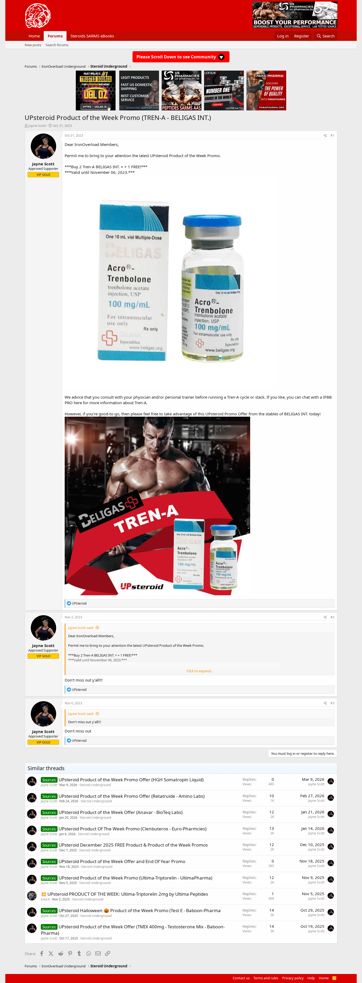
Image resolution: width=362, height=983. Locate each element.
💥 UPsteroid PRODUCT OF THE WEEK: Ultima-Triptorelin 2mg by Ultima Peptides (124, 894)
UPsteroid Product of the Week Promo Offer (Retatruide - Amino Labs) (132, 796)
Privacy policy (293, 978)
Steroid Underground (95, 785)
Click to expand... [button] (200, 671)
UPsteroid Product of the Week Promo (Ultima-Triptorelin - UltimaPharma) (135, 878)
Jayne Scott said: (81, 627)
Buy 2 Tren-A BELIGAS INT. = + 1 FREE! (106, 166)
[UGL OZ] (96, 90)
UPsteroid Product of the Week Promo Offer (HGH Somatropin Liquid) (131, 780)
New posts (33, 44)
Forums (55, 35)
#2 (332, 617)
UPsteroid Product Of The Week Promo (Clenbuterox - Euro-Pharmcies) (132, 829)
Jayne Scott (37, 125)
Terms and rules (265, 978)
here (78, 402)
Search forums (57, 44)
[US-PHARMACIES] (181, 90)
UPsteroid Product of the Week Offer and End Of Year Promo (122, 861)
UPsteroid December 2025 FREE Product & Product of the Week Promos (133, 845)
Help (311, 978)
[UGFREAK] (224, 90)
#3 (332, 703)
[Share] (325, 136)
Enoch (45, 899)
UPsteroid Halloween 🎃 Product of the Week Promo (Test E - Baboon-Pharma (140, 910)
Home (34, 35)
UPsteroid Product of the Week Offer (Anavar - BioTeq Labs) (121, 812)
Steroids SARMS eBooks (92, 35)
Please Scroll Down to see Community (176, 57)
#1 (332, 135)
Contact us (241, 978)
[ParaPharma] (266, 90)
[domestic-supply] (139, 90)
